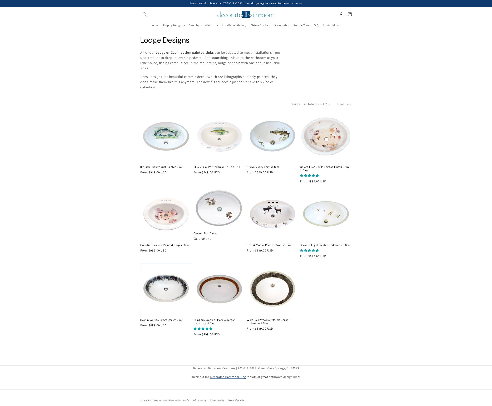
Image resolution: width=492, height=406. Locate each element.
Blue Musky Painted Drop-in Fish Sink (217, 167)
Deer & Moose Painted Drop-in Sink (269, 245)
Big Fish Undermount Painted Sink (161, 167)
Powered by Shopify (179, 400)
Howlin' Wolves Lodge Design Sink (161, 320)
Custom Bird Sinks (205, 233)
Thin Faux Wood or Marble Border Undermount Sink (214, 321)
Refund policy (199, 400)
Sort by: (295, 104)
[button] (144, 14)
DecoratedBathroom (158, 400)
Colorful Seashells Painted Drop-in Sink (164, 245)
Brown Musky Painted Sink (263, 167)
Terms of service (236, 400)
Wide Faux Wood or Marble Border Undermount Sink (268, 321)
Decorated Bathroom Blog (228, 377)
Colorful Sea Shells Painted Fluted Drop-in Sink (325, 168)
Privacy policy (217, 400)
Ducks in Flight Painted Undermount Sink (325, 245)
